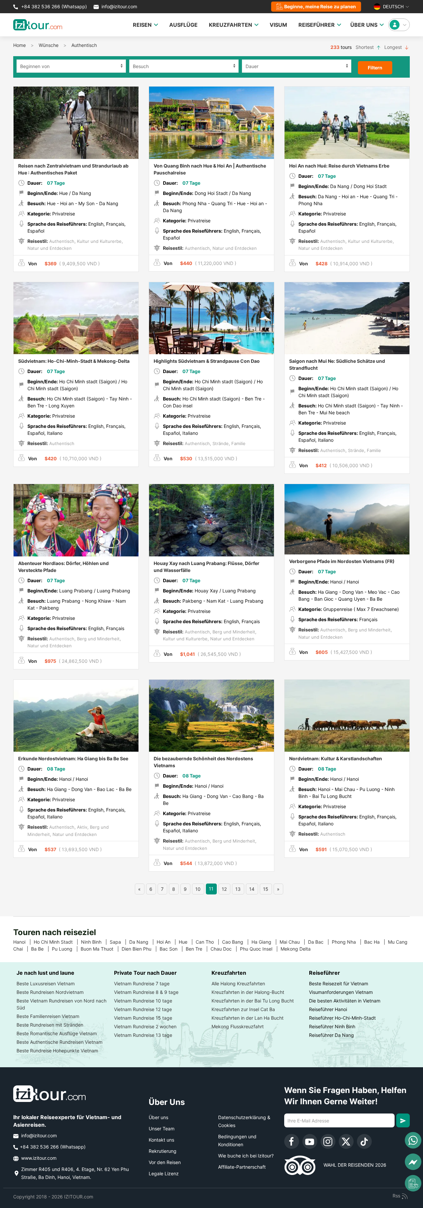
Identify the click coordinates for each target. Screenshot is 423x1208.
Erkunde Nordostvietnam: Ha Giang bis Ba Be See (73, 758)
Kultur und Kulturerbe (99, 241)
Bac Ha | (376, 942)
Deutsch (392, 6)
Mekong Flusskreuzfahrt (238, 1026)
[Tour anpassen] (413, 1183)
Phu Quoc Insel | (260, 949)
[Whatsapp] (413, 1140)
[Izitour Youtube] (309, 1141)
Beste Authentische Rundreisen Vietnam (59, 1042)
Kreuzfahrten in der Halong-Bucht (248, 992)
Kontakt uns (161, 1140)
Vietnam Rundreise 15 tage (143, 1018)
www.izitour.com (38, 1158)
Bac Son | (173, 949)
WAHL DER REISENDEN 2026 (351, 1165)
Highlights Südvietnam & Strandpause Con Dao (207, 361)
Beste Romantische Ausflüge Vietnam (57, 1033)
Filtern (375, 67)
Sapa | (119, 942)
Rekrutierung (162, 1151)
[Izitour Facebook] (291, 1141)
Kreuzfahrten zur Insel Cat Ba (243, 1009)
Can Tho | (209, 942)
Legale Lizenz (164, 1173)
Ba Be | (41, 949)
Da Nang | (143, 942)
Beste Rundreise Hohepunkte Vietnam (57, 1050)
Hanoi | (23, 942)
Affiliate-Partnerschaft (242, 1167)
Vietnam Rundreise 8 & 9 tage (146, 992)
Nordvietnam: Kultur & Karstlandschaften (335, 758)
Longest (393, 47)
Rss (397, 1195)
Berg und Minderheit (98, 638)
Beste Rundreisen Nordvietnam (50, 992)
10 (198, 889)
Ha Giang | (265, 942)
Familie (238, 443)
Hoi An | (168, 942)
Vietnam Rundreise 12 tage (143, 1009)
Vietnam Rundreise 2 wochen (145, 1026)
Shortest (365, 47)
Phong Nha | (348, 942)
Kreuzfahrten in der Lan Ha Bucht (248, 1018)
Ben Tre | (198, 949)
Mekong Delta (298, 949)
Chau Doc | (225, 949)
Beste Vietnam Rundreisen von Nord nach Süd (61, 1004)
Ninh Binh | (95, 942)
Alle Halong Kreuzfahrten (238, 983)
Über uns (158, 1117)
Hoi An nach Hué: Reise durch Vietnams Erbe (339, 166)
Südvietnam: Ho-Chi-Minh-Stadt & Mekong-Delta (74, 361)
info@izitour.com (119, 6)
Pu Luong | (66, 949)
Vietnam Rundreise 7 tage (142, 983)
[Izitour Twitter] (346, 1141)
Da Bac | (320, 942)
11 (211, 888)
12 (224, 889)
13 (238, 889)
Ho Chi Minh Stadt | (57, 942)
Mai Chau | (294, 942)
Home (19, 45)
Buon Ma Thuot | (101, 949)
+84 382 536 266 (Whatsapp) (53, 6)
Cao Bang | (236, 942)
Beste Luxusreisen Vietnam (46, 983)
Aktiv (81, 827)
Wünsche (48, 45)
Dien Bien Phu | (141, 949)
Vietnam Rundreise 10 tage (143, 1000)
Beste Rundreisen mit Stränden (50, 1025)
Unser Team (161, 1128)
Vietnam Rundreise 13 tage (143, 1035)
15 (265, 889)
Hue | (187, 942)
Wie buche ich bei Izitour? (246, 1155)
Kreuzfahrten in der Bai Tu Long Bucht (253, 1000)
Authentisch (84, 45)
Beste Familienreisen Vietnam (48, 1016)
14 (251, 889)
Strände (220, 443)
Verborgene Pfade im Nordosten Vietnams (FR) (342, 561)
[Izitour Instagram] (328, 1141)
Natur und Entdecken (49, 248)
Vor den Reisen (165, 1162)
